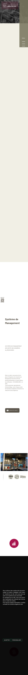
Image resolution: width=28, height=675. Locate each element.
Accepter (7, 640)
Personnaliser (16, 640)
